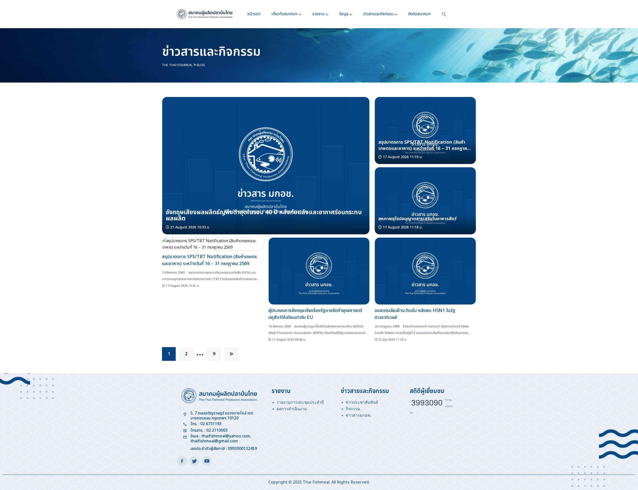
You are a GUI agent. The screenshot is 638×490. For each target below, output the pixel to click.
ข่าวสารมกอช (358, 415)
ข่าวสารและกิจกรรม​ (378, 14)
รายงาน (318, 14)
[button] (444, 14)
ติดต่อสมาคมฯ (419, 14)
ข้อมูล (343, 14)
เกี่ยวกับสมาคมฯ (284, 14)
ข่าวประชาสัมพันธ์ (362, 402)
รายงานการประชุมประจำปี (300, 402)
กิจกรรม (353, 409)
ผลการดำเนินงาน (292, 409)
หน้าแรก (253, 14)
